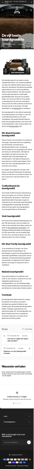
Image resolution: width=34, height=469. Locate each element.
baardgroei (17, 108)
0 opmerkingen (28, 329)
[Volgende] (31, 2)
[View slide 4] (20, 403)
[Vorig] (3, 2)
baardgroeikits (14, 126)
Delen (6, 329)
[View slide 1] (14, 403)
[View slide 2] (16, 403)
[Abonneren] (27, 458)
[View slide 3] (18, 403)
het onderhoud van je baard (17, 228)
